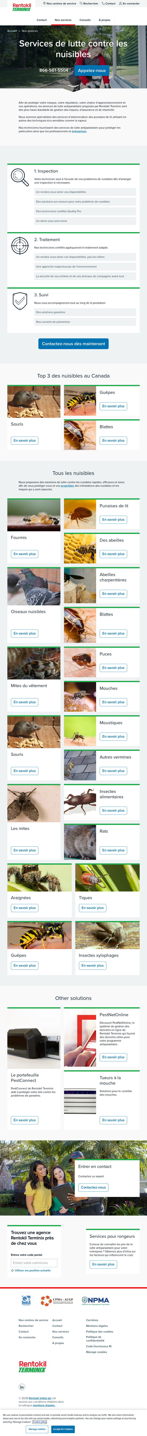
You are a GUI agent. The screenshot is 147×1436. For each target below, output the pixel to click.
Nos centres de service (61, 3)
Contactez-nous (93, 1187)
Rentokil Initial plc (40, 1398)
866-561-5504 (53, 70)
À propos (58, 1343)
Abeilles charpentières (113, 577)
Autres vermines (115, 757)
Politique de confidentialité (95, 1338)
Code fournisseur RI (99, 1346)
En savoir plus (25, 440)
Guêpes (107, 392)
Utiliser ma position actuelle (33, 1270)
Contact (110, 3)
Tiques (85, 897)
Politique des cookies (99, 1331)
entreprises (79, 131)
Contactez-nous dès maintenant (73, 343)
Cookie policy (39, 1422)
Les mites (20, 828)
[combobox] (34, 1263)
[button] (73, 86)
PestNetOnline (114, 1014)
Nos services (60, 1331)
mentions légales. (44, 1405)
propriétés (67, 486)
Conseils (57, 1337)
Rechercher (90, 3)
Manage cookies (96, 1352)
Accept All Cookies (63, 1429)
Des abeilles (112, 540)
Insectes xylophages (99, 955)
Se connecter (131, 3)
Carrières (92, 1320)
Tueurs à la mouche (110, 1080)
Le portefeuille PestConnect (25, 1077)
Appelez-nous (92, 70)
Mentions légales (97, 1326)
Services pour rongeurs (112, 1236)
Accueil (12, 31)
